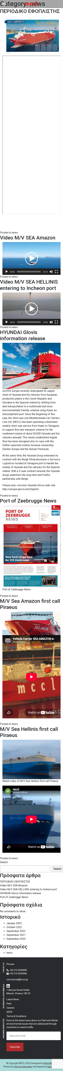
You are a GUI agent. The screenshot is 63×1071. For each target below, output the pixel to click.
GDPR (9, 1012)
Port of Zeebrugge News (28, 501)
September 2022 (16, 931)
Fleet (8, 1003)
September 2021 (16, 934)
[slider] (29, 271)
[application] (31, 258)
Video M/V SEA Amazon (27, 238)
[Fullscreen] (56, 271)
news (15, 232)
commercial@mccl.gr (17, 979)
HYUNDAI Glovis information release (22, 335)
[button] (31, 258)
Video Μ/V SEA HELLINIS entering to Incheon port (29, 285)
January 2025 (14, 923)
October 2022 (14, 927)
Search (4, 862)
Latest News (12, 999)
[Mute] (51, 271)
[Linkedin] (8, 986)
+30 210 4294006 (18, 973)
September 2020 (16, 938)
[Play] (6, 271)
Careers (10, 1007)
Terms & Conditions (16, 1016)
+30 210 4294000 (18, 970)
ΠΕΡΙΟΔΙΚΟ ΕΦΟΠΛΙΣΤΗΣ (30, 11)
